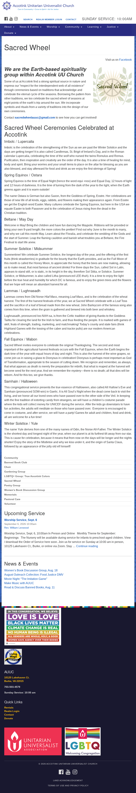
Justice (112, 26)
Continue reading (87, 546)
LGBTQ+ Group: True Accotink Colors (27, 476)
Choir (7, 467)
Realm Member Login (49, 19)
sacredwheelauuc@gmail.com (35, 117)
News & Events (30, 26)
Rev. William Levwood (16, 527)
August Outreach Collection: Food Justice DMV (33, 574)
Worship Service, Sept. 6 (20, 519)
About (8, 26)
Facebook (125, 59)
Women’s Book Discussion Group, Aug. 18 (31, 570)
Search (28, 19)
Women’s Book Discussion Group (24, 490)
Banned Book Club (15, 462)
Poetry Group (12, 485)
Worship (52, 26)
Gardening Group (14, 471)
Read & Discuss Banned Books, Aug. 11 (29, 587)
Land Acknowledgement (68, 780)
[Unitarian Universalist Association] (34, 741)
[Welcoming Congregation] (84, 741)
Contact (71, 19)
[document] (68, 319)
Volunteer (10, 504)
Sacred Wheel (12, 481)
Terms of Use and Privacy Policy (68, 786)
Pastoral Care (12, 499)
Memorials (10, 494)
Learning (93, 26)
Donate (9, 32)
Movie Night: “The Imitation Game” (25, 578)
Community (72, 26)
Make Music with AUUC (19, 583)
